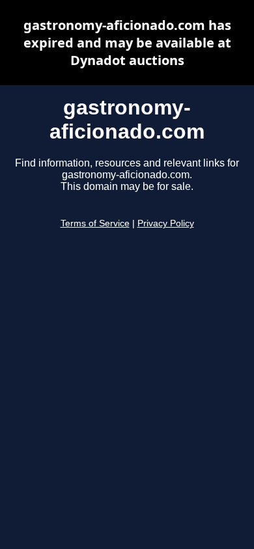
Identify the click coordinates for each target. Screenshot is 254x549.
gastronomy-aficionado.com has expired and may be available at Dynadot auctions (127, 42)
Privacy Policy (165, 223)
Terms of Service (95, 223)
